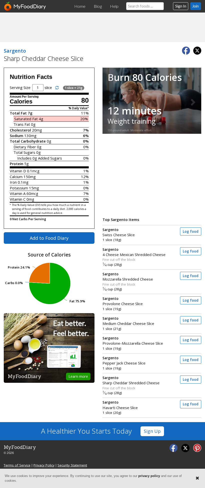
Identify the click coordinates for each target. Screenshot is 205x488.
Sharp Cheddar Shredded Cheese (131, 380)
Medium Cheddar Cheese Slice (128, 321)
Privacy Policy (44, 465)
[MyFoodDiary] (25, 6)
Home (80, 6)
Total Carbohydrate (28, 141)
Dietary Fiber (25, 146)
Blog (98, 6)
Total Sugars (24, 152)
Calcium (16, 176)
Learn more (78, 376)
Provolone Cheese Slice (122, 301)
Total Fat (18, 112)
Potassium (19, 187)
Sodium (16, 135)
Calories (21, 101)
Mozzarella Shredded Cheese (127, 277)
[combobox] (145, 6)
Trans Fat (22, 124)
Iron (13, 182)
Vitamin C (18, 199)
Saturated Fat (26, 118)
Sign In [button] (180, 6)
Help (114, 6)
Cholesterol (20, 130)
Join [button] (195, 6)
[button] (109, 101)
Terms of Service (17, 465)
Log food (190, 231)
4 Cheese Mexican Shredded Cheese (134, 252)
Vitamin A (18, 193)
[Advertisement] (103, 27)
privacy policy (149, 476)
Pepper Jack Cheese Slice (124, 360)
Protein (16, 163)
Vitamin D (18, 170)
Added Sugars (50, 158)
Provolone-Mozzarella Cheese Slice (132, 341)
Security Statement (72, 465)
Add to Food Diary (49, 238)
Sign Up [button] (152, 431)
